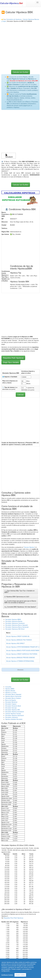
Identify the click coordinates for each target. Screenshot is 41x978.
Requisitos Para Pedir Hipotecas (13, 918)
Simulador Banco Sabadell (13, 694)
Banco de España (10, 700)
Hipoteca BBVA (9, 689)
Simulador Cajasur (10, 704)
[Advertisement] (20, 42)
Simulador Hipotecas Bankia (13, 621)
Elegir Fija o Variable (11, 362)
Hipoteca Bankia (10, 691)
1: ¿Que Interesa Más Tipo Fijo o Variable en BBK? (19, 591)
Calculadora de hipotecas (14, 19)
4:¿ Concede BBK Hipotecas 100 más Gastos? (20, 607)
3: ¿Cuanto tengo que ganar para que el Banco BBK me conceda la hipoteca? (20, 602)
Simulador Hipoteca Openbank (14, 715)
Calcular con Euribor (20, 72)
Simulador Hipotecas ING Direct (15, 629)
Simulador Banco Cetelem (13, 698)
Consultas (8, 687)
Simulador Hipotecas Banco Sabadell (16, 625)
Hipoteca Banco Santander (13, 696)
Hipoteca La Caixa (10, 692)
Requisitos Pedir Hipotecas (13, 358)
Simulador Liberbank (11, 717)
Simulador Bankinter (11, 702)
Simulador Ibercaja (11, 708)
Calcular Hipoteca (29, 547)
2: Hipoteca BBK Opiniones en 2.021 (16, 596)
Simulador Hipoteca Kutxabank (14, 712)
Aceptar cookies (20, 975)
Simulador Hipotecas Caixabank (15, 623)
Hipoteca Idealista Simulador (14, 719)
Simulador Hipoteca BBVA (13, 619)
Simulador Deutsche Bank (13, 706)
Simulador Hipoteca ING (12, 710)
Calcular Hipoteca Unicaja (13, 713)
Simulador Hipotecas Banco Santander (17, 627)
